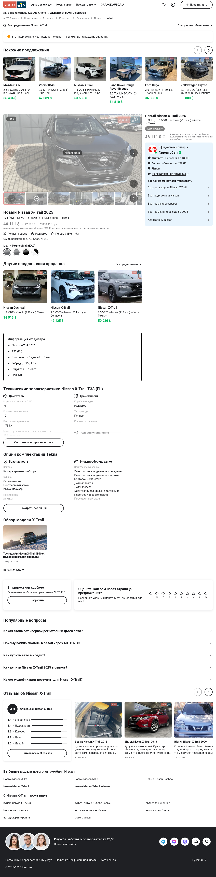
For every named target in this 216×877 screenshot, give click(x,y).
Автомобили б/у (41, 4)
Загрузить (37, 600)
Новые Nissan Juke (15, 779)
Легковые (48, 18)
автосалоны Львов (158, 810)
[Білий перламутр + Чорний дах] (35, 252)
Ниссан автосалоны (16, 810)
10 (206, 597)
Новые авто (64, 4)
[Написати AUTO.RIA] (196, 842)
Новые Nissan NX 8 (86, 779)
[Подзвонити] (206, 842)
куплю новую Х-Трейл (17, 803)
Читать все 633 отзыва (37, 753)
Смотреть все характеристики (33, 442)
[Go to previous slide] (8, 286)
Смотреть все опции (34, 508)
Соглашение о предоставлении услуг (28, 860)
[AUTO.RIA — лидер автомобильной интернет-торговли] (14, 4)
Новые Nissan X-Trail (16, 786)
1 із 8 (11, 119)
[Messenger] (174, 842)
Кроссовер (65, 18)
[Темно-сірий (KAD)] (16, 252)
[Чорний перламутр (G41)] (26, 252)
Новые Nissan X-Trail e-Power (92, 786)
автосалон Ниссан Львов (90, 810)
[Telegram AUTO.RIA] (163, 842)
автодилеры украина (16, 817)
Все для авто (84, 4)
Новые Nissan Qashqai (159, 779)
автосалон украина (158, 803)
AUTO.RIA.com (11, 18)
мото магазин (83, 817)
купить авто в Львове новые (92, 803)
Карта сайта (108, 860)
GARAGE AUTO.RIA (112, 4)
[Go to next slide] (137, 286)
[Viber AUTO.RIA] (185, 842)
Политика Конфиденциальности (76, 860)
